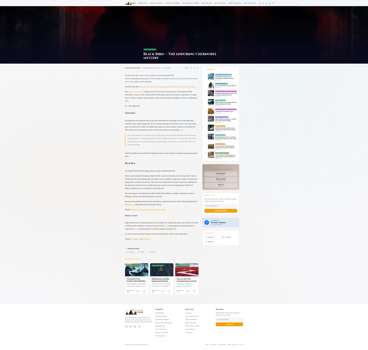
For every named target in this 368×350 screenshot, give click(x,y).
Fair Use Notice (190, 329)
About (207, 344)
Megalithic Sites (206, 3)
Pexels (139, 239)
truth (165, 226)
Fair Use (240, 344)
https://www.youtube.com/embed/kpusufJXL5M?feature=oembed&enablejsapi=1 (168, 87)
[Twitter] (266, 3)
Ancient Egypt (142, 3)
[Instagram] (269, 3)
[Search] (259, 3)
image (132, 239)
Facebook (131, 252)
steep (181, 130)
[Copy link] (197, 68)
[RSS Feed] (139, 326)
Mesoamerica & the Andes (190, 3)
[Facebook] (263, 3)
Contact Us (189, 332)
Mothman (130, 204)
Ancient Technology (235, 3)
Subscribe (229, 324)
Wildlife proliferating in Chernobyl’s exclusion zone (148, 209)
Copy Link (153, 252)
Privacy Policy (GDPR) (193, 326)
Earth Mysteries (149, 49)
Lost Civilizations (250, 3)
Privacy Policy (222, 344)
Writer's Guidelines (192, 319)
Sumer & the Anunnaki (173, 3)
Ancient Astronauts (156, 3)
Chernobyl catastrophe (135, 92)
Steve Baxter (147, 239)
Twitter (142, 252)
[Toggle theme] (273, 3)
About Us (188, 313)
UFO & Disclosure (220, 3)
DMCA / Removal (191, 323)
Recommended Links (192, 316)
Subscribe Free (221, 211)
